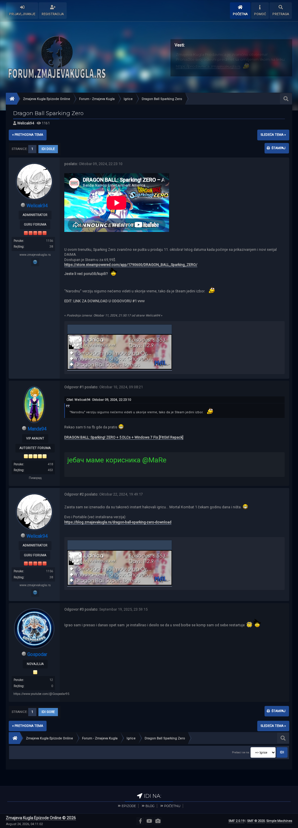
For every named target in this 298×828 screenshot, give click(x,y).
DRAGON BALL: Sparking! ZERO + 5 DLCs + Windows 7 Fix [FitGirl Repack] (123, 437)
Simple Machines (279, 821)
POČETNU (172, 806)
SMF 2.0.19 (236, 821)
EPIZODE (129, 806)
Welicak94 (25, 123)
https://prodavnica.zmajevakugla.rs (208, 66)
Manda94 (37, 429)
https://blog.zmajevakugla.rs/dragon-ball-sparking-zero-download (117, 522)
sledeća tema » (273, 135)
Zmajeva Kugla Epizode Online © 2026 (41, 818)
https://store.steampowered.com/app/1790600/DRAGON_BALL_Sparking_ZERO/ (130, 264)
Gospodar (37, 654)
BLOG (150, 806)
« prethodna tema (27, 135)
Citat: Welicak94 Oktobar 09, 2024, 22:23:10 (98, 400)
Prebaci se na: (241, 752)
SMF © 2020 (256, 821)
